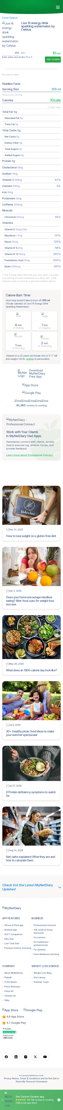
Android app (10, 929)
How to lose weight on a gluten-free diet (31, 536)
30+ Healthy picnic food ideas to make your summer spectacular (30, 733)
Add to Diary (53, 59)
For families (40, 949)
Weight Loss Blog (42, 973)
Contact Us (10, 995)
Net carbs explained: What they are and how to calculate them (30, 858)
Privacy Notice (11, 1078)
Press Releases (12, 986)
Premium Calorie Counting (17, 948)
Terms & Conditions (30, 1078)
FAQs (6, 1000)
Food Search (10, 17)
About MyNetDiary (13, 973)
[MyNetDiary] (19, 6)
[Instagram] (26, 1057)
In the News (10, 982)
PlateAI (8, 977)
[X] (35, 1057)
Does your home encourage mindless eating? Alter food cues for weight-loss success (30, 600)
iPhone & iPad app (13, 925)
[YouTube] (45, 1057)
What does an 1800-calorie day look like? (31, 670)
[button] (31, 385)
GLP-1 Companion (13, 934)
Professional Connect (45, 925)
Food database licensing (46, 954)
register (30, 358)
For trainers (39, 937)
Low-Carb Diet (11, 943)
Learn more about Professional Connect (29, 455)
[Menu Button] (58, 7)
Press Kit (8, 991)
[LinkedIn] (16, 1057)
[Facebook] (6, 1057)
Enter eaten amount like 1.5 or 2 (17, 57)
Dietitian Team (41, 982)
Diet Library (39, 977)
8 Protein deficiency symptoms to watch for (31, 793)
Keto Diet (9, 939)
